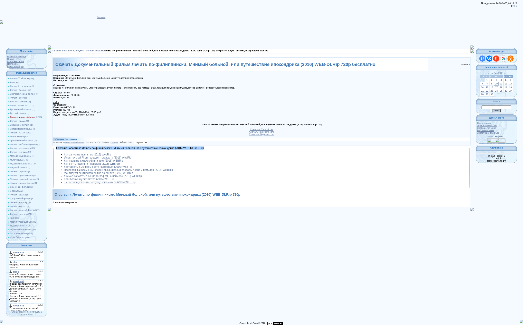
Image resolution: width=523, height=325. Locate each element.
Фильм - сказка (18, 194)
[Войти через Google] (503, 58)
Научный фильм (18, 167)
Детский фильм (18, 113)
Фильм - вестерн (18, 98)
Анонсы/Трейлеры (19, 78)
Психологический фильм (23, 179)
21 (482, 91)
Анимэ (13, 82)
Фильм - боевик (18, 90)
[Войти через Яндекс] (496, 58)
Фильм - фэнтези (19, 214)
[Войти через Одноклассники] (510, 58)
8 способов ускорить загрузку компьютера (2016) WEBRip (99, 182)
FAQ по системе (485, 130)
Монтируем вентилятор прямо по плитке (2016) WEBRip (98, 172)
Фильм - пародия (19, 171)
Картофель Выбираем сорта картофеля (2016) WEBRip (98, 166)
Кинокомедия (17, 136)
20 (510, 87)
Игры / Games (17, 237)
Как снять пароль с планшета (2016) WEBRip (92, 163)
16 (492, 87)
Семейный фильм (19, 187)
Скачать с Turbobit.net (261, 129)
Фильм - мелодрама (20, 148)
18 (501, 87)
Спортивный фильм (20, 198)
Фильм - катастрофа (20, 132)
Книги (13, 218)
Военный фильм (18, 101)
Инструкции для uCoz (488, 133)
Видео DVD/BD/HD (19, 105)
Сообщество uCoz (486, 128)
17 (496, 87)
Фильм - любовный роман (23, 144)
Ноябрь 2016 (496, 73)
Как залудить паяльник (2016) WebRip (87, 154)
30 (492, 94)
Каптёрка (114, 142)
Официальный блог (487, 125)
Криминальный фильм (21, 140)
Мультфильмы (17, 160)
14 (482, 87)
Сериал (14, 191)
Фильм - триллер (18, 202)
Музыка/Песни (17, 225)
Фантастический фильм (22, 210)
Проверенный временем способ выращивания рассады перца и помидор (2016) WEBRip (118, 169)
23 (492, 91)
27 (510, 91)
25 (501, 91)
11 (501, 83)
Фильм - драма (18, 121)
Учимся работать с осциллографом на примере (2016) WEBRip (103, 175)
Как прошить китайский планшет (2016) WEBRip (93, 160)
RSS (514, 5)
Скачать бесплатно (63, 50)
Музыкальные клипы (20, 229)
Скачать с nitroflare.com (261, 132)
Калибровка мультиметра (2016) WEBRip (89, 179)
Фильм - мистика (19, 152)
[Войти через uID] (482, 58)
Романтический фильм (22, 183)
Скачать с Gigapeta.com (261, 134)
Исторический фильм (21, 129)
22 (487, 91)
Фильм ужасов (17, 206)
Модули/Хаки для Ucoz (22, 222)
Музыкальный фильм (21, 163)
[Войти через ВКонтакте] (489, 58)
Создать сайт (484, 123)
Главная (101, 17)
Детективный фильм (20, 109)
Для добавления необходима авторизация (27, 313)
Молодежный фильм (20, 156)
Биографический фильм (22, 94)
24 (496, 91)
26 (506, 91)
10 (496, 83)
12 (506, 83)
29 (487, 94)
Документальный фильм (23, 117)
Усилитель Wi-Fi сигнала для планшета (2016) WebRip (97, 157)
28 (482, 94)
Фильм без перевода (20, 86)
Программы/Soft (18, 233)
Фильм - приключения (21, 175)
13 (510, 83)
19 (506, 87)
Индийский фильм (19, 125)
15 (487, 87)
